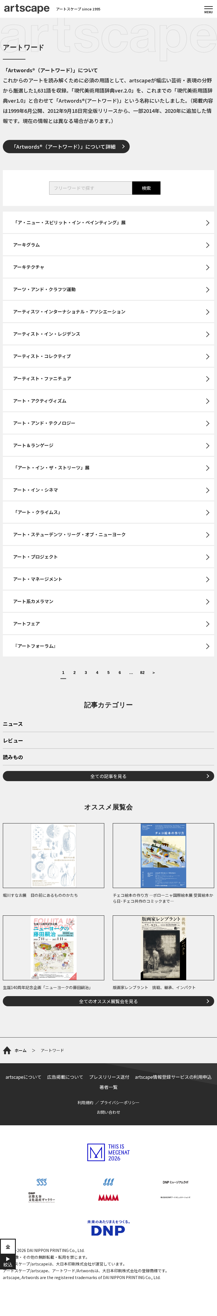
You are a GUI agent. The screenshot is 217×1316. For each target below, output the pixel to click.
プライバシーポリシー (120, 1102)
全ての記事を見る (108, 776)
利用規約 (85, 1102)
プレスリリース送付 (109, 1076)
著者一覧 (108, 1087)
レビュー (13, 741)
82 (142, 673)
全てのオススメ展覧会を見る (108, 1001)
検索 (146, 187)
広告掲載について (65, 1076)
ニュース (13, 724)
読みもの (13, 757)
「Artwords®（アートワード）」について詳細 (63, 146)
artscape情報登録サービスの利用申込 (173, 1076)
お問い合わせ (108, 1112)
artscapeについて (24, 1076)
